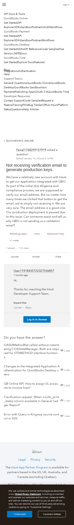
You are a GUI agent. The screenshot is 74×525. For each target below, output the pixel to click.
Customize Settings (52, 514)
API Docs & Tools (14, 14)
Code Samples (50, 49)
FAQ (25, 105)
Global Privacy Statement (28, 494)
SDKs (17, 27)
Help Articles (31, 109)
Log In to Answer (37, 319)
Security (50, 459)
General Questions (15, 83)
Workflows (56, 27)
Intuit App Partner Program (29, 467)
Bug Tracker (35, 105)
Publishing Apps (25, 91)
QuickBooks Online (38, 83)
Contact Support (14, 100)
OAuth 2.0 (41, 91)
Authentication (27, 71)
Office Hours (50, 105)
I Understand (20, 514)
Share (58, 256)
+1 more (14, 240)
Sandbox (26, 27)
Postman (36, 27)
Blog (7, 70)
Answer (36, 256)
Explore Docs (25, 62)
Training (18, 105)
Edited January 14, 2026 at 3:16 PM (34, 158)
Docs (23, 53)
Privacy (35, 459)
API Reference (32, 49)
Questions (17, 109)
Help (7, 74)
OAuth (46, 27)
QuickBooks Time (58, 91)
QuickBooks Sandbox (27, 87)
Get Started (10, 22)
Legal (22, 459)
